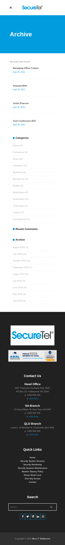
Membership (19, 179)
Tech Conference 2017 (24, 121)
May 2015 (17, 294)
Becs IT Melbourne (41, 538)
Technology (18, 205)
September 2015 (21, 267)
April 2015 (18, 301)
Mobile (16, 185)
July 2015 (17, 280)
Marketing (17, 172)
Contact (32, 482)
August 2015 (19, 274)
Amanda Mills (20, 85)
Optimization (19, 192)
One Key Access (32, 478)
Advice (16, 145)
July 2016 (17, 254)
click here (33, 398)
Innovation (18, 165)
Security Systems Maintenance (32, 468)
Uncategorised (20, 219)
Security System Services (32, 461)
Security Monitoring (32, 464)
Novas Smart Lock (32, 475)
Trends (16, 212)
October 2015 (19, 260)
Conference (18, 152)
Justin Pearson (21, 103)
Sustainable (18, 199)
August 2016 (19, 247)
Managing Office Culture (26, 68)
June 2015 (18, 287)
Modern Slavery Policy (32, 471)
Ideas (15, 159)
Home (32, 457)
